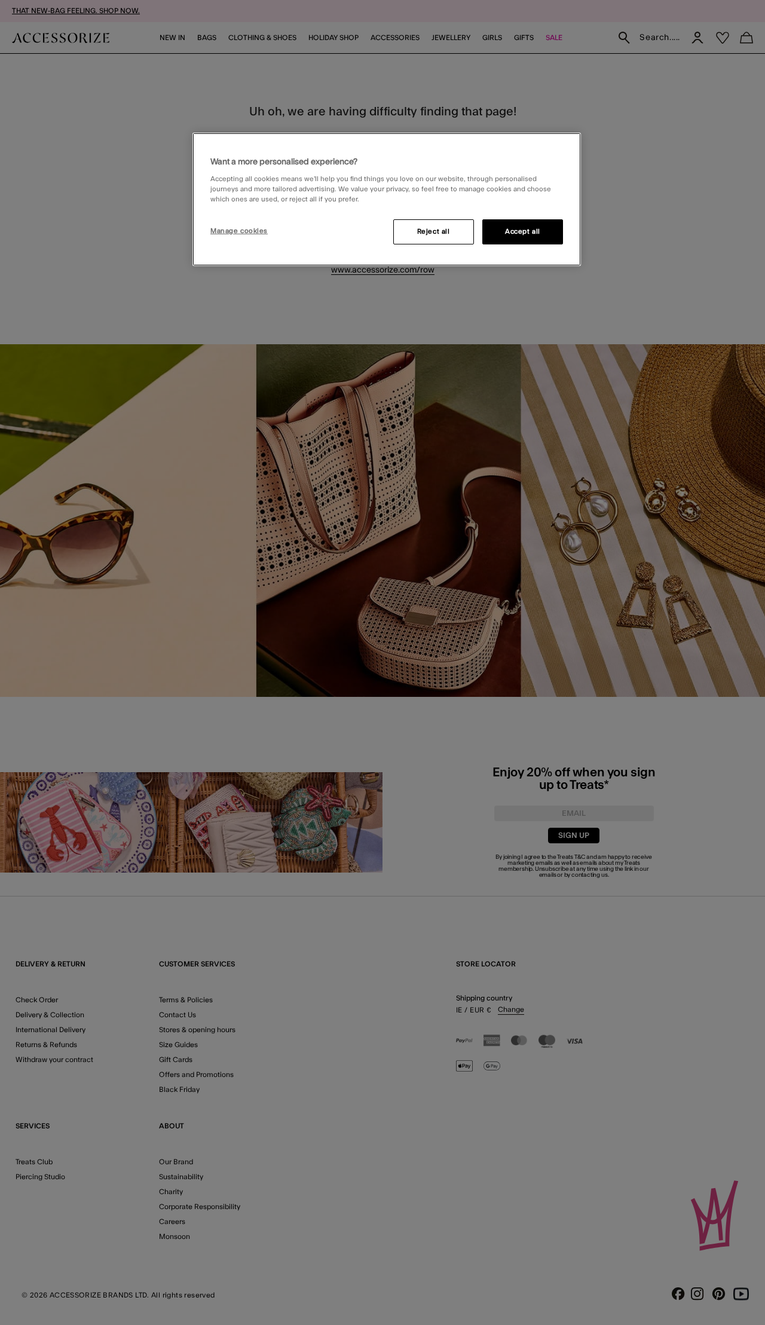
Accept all (522, 231)
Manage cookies (239, 231)
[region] (386, 200)
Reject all (433, 231)
